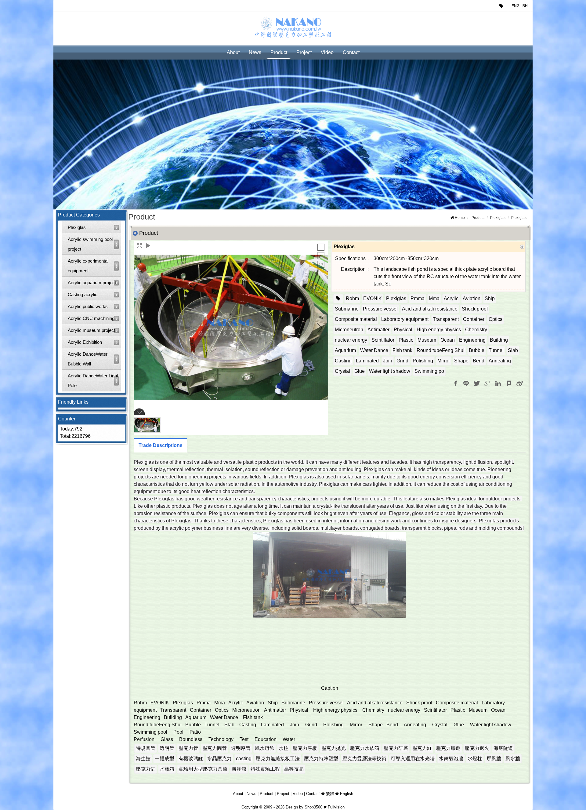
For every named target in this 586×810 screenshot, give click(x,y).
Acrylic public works (88, 306)
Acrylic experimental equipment (88, 265)
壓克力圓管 (214, 748)
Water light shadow (389, 371)
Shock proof (475, 308)
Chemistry (476, 329)
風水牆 (512, 758)
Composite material (356, 319)
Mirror (443, 360)
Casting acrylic (82, 294)
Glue (359, 371)
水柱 (283, 748)
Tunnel (496, 350)
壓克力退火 (477, 748)
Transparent (446, 319)
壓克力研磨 (396, 748)
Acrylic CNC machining (91, 318)
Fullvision (336, 807)
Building (499, 340)
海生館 (143, 758)
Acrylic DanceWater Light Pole (93, 380)
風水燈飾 (264, 748)
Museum (427, 340)
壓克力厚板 (305, 748)
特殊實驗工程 (265, 769)
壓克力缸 (422, 748)
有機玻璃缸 (191, 758)
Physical (403, 329)
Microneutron (349, 329)
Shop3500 (313, 807)
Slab (513, 350)
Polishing (423, 360)
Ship (490, 298)
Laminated (367, 360)
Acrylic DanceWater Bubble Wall (87, 358)
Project (304, 52)
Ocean (447, 340)
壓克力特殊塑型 (321, 758)
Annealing (500, 360)
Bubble (476, 350)
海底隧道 (503, 748)
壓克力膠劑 (448, 748)
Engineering (472, 340)
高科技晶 (294, 769)
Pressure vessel (380, 308)
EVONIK (372, 298)
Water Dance (374, 350)
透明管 (167, 748)
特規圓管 (145, 748)
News (255, 52)
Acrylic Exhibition (85, 342)
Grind (402, 360)
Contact (351, 52)
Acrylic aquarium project (92, 282)
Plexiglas (77, 227)
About (233, 52)
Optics (495, 319)
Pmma (418, 298)
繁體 (330, 793)
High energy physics (439, 329)
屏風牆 (494, 758)
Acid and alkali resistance (430, 308)
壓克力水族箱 (364, 748)
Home (460, 218)
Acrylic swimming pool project (90, 244)
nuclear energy (351, 340)
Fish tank (402, 350)
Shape (461, 360)
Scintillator (382, 340)
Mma (434, 298)
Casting (343, 360)
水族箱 (167, 769)
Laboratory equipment (405, 319)
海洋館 (239, 769)
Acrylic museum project (91, 330)
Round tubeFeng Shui (441, 350)
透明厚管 (241, 748)
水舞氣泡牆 (451, 758)
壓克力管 (188, 748)
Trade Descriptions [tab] (161, 445)
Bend (478, 360)
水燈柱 (475, 758)
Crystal (342, 371)
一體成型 (164, 758)
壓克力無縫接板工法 (278, 758)
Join (387, 360)
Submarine (347, 308)
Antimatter (378, 329)
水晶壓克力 (219, 758)
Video (327, 52)
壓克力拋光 (333, 748)
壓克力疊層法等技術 (364, 758)
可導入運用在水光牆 (413, 758)
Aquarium (345, 350)
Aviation (471, 298)
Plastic (406, 340)
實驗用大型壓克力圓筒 (203, 769)
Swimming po (429, 371)
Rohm (352, 298)
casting (243, 758)
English (520, 6)
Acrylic (451, 298)
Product (278, 52)
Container (473, 319)
